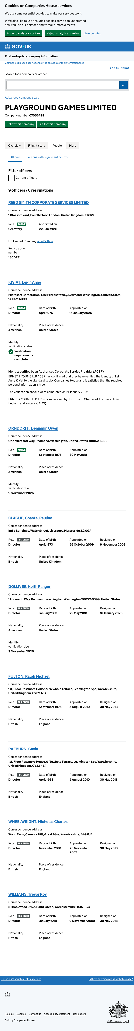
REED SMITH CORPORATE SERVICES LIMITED (48, 202)
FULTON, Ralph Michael (29, 676)
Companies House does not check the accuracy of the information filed (44, 62)
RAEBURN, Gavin (23, 749)
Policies (9, 1013)
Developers (79, 1013)
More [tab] (72, 145)
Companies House (24, 1020)
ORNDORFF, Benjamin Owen (33, 428)
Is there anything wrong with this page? (111, 979)
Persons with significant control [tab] (47, 157)
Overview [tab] (14, 145)
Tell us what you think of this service (21, 979)
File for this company (52, 124)
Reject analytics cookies (63, 33)
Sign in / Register (119, 67)
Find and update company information (31, 56)
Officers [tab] (15, 157)
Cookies (21, 1013)
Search (123, 85)
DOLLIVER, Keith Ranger (29, 586)
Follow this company (20, 124)
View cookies (92, 33)
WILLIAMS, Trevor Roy (27, 894)
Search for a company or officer (26, 74)
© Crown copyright (118, 1021)
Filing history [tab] (36, 145)
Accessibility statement (57, 1013)
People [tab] (57, 145)
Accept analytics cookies (23, 33)
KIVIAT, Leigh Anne (24, 282)
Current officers (26, 178)
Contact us (35, 1013)
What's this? (45, 241)
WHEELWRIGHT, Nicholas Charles (38, 821)
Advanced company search (23, 97)
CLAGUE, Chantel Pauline (30, 518)
